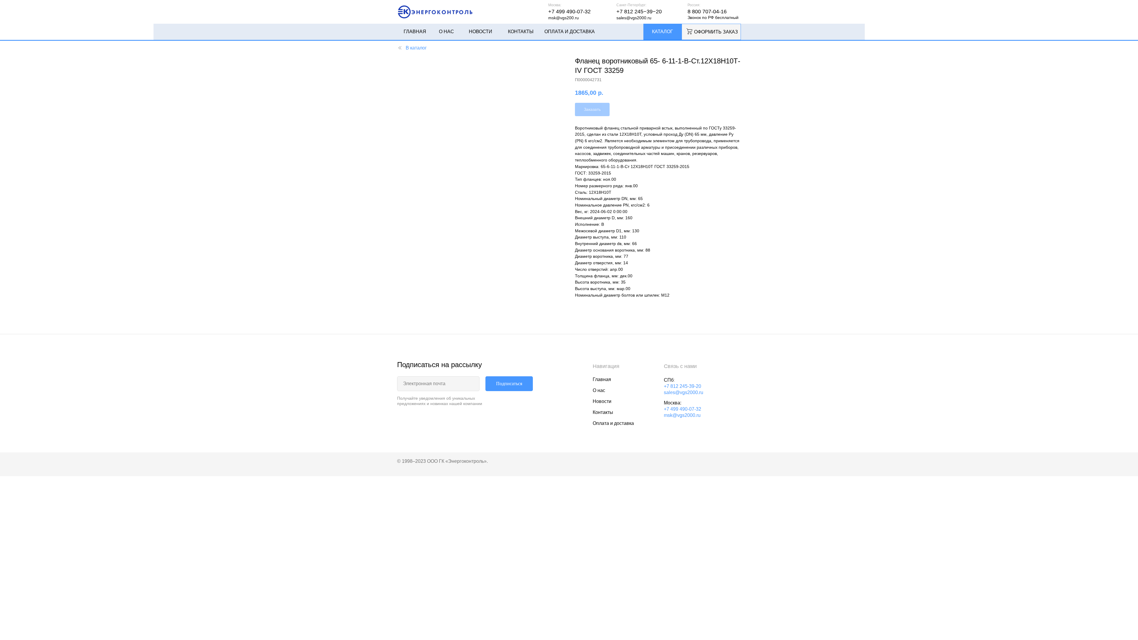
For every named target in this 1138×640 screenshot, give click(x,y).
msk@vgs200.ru (563, 17)
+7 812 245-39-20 (682, 386)
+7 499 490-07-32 (682, 409)
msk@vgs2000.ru (682, 415)
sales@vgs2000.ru (633, 17)
